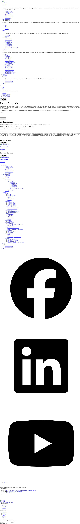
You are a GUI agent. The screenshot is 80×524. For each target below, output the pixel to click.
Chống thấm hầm (8, 44)
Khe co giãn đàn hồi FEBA (10, 72)
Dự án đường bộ (8, 38)
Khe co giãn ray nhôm (9, 70)
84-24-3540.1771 (11, 491)
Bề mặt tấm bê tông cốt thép (13, 228)
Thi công (7, 29)
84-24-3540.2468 (18, 491)
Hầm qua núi (10, 232)
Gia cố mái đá (10, 223)
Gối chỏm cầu (10, 196)
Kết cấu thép (7, 65)
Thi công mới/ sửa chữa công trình (12, 47)
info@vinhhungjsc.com (10, 492)
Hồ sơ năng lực (8, 18)
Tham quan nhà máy (9, 17)
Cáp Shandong (10, 218)
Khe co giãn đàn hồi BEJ (10, 73)
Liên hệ (4, 83)
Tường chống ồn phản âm (13, 212)
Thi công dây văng (8, 45)
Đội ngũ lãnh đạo (8, 14)
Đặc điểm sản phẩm (6, 94)
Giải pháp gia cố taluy (9, 61)
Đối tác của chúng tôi (9, 15)
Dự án (3, 30)
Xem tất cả (4, 25)
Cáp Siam (9, 219)
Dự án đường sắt (8, 40)
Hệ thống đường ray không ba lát (14, 237)
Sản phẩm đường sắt (9, 64)
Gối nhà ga (10, 200)
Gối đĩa (9, 197)
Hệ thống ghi (10, 235)
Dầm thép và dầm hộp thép (13, 239)
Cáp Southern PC (11, 214)
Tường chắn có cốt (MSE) (10, 62)
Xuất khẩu (7, 36)
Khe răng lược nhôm (9, 67)
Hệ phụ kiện (10, 234)
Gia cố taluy (7, 41)
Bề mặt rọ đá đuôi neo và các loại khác (15, 229)
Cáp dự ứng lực (8, 58)
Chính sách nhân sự (9, 81)
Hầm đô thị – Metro (11, 231)
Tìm (13, 522)
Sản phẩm (4, 49)
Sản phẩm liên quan (6, 96)
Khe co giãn (7, 56)
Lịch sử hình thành (8, 11)
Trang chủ (2, 90)
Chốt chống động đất (12, 241)
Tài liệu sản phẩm (6, 95)
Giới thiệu (4, 4)
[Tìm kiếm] (0, 85)
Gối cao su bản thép (11, 195)
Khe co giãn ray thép (9, 68)
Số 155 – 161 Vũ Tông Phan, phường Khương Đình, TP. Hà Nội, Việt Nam (21, 490)
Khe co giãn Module (9, 71)
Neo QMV (10, 221)
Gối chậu (9, 194)
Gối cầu (6, 55)
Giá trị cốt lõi (7, 13)
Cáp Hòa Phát (10, 215)
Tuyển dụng (4, 75)
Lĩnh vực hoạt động (6, 19)
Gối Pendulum (10, 198)
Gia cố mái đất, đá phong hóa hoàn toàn (15, 224)
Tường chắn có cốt (8, 43)
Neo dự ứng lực (8, 59)
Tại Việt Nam (7, 35)
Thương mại (7, 26)
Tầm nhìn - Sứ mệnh (9, 12)
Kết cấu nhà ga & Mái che (13, 240)
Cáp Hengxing (10, 216)
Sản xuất (6, 27)
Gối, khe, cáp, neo (8, 46)
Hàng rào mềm (10, 225)
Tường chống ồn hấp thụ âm (13, 211)
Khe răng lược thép (9, 66)
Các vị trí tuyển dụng (9, 82)
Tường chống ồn (8, 42)
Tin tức (3, 74)
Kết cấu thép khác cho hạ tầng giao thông (16, 242)
